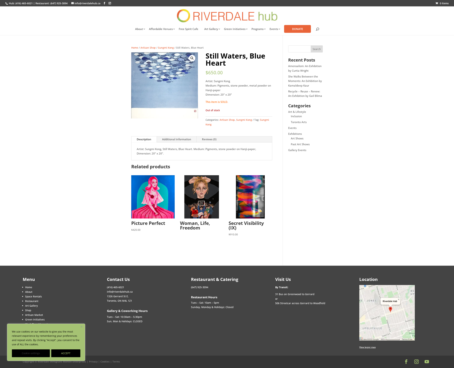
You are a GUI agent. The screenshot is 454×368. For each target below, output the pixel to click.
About (139, 29)
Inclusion (296, 116)
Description (144, 139)
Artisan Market (34, 315)
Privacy (93, 361)
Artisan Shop (148, 47)
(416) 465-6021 (24, 3)
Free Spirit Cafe (188, 29)
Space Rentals (33, 296)
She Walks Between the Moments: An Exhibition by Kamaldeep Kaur (305, 81)
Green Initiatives (234, 29)
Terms (116, 361)
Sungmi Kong (166, 47)
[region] (46, 342)
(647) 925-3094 (59, 3)
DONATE (297, 29)
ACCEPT (65, 353)
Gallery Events (297, 150)
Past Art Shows (300, 144)
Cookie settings (31, 353)
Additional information (176, 139)
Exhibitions (295, 133)
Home (134, 47)
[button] (192, 58)
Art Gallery (211, 29)
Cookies (105, 361)
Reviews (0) (209, 139)
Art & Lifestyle (297, 112)
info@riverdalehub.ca (120, 291)
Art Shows (297, 138)
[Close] (81, 327)
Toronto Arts (299, 122)
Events (292, 128)
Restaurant (31, 301)
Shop (28, 310)
